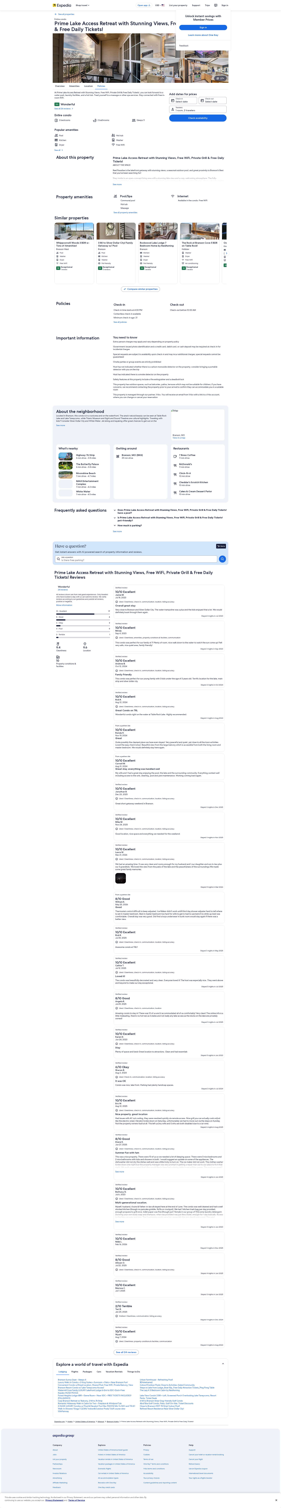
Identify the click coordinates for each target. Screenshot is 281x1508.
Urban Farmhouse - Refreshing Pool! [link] (156, 1379)
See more (117, 184)
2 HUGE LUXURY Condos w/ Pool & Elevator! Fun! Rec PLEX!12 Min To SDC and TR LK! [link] (96, 1406)
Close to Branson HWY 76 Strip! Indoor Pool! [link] (160, 1406)
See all (57, 150)
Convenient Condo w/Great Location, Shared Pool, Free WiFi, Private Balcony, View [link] (95, 1385)
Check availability (198, 118)
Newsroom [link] (57, 1468)
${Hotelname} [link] (146, 1382)
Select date (182, 101)
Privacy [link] (146, 1450)
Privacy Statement (54, 1500)
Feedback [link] (57, 1487)
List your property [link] (60, 1459)
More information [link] (64, 606)
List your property (178, 5)
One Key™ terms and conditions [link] (156, 1464)
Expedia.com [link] (59, 1421)
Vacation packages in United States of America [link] (116, 1464)
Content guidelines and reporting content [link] (160, 1483)
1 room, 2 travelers (185, 110)
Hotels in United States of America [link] (111, 1454)
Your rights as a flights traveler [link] (200, 1478)
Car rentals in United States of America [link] (113, 1473)
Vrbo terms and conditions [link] (154, 1468)
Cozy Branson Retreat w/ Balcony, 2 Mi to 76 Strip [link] (80, 1400)
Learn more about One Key (203, 35)
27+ (222, 78)
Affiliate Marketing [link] (60, 1483)
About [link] (55, 1450)
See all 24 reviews (62, 108)
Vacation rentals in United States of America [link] (115, 1459)
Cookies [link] (146, 1454)
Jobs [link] (54, 1454)
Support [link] (192, 1450)
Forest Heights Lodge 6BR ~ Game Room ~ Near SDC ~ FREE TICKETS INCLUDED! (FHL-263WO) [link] (94, 1396)
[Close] (276, 1500)
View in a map (179, 437)
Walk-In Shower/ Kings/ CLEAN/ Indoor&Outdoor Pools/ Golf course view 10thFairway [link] (91, 1410)
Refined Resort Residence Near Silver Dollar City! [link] (162, 1408)
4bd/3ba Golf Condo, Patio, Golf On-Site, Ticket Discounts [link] (166, 1403)
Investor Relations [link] (60, 1473)
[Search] (222, 559)
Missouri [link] (101, 1421)
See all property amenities (125, 212)
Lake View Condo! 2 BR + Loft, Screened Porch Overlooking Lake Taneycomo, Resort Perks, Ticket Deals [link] (178, 1396)
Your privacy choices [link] (151, 1478)
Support (196, 5)
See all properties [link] (66, 14)
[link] (203, 46)
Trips (207, 5)
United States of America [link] (85, 1421)
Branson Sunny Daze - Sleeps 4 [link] (72, 1379)
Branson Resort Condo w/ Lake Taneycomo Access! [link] (81, 1387)
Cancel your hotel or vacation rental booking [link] (206, 1454)
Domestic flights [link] (104, 1468)
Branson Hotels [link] (113, 1421)
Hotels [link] (70, 1421)
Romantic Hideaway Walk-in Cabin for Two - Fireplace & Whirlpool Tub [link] (90, 1403)
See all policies (120, 322)
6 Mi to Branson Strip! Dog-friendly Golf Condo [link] (161, 1400)
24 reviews (63, 589)
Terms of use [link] (148, 1459)
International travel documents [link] (201, 1473)
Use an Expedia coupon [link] (198, 1468)
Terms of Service (76, 1500)
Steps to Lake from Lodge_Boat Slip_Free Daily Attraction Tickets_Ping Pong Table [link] (177, 1387)
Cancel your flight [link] (196, 1459)
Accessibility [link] (148, 1473)
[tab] (62, 1371)
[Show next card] (226, 253)
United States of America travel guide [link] (113, 1450)
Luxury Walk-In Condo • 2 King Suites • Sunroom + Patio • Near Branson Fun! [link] (93, 1382)
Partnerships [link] (57, 1464)
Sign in (225, 5)
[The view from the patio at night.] (120, 878)
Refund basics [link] (194, 1464)
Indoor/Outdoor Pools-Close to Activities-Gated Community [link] (167, 1385)
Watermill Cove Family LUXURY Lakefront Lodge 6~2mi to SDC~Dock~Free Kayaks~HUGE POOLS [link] (91, 1391)
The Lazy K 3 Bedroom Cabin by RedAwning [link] (160, 1390)
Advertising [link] (57, 1478)
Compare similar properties (142, 289)
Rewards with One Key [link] (107, 1483)
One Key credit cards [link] (106, 1487)
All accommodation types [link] (108, 1478)
